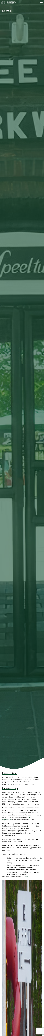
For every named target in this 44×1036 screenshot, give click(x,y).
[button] (41, 2)
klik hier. (25, 877)
